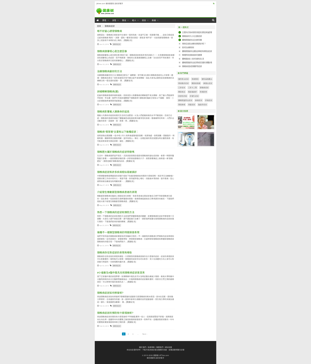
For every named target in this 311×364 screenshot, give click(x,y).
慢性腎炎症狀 (183, 79)
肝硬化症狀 (194, 96)
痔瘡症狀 (191, 104)
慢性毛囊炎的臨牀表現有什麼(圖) (186, 122)
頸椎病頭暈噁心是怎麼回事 (112, 51)
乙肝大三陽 (192, 87)
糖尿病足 (181, 91)
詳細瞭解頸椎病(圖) (108, 91)
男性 (104, 20)
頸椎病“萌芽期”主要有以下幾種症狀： (118, 131)
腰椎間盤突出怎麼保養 (192, 39)
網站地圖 (168, 347)
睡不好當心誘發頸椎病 (109, 31)
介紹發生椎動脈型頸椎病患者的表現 (117, 192)
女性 (114, 20)
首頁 (99, 26)
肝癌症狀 (208, 100)
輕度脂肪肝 (192, 91)
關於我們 (142, 347)
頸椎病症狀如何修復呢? (110, 292)
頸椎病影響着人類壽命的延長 (113, 111)
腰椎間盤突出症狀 (185, 100)
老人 (134, 20)
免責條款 (151, 347)
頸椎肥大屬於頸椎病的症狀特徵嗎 (115, 151)
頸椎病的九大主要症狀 (192, 36)
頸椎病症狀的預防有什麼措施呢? (115, 313)
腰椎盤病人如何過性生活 (193, 58)
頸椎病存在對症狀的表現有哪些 (114, 252)
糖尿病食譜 (196, 83)
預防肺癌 (181, 104)
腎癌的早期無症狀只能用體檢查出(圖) (186, 139)
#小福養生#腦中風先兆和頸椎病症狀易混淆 (121, 272)
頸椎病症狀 (110, 26)
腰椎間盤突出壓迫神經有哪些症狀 (197, 51)
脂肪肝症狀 (202, 104)
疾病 (154, 20)
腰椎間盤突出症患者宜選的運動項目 (197, 62)
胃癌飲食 (203, 91)
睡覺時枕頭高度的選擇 (192, 55)
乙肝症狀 (181, 87)
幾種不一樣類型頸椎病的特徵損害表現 (118, 232)
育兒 (124, 20)
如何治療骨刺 (188, 47)
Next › (144, 334)
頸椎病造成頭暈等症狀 (192, 66)
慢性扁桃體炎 (207, 79)
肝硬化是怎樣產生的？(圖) (205, 139)
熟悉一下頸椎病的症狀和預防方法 (115, 212)
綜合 (144, 20)
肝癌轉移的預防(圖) (205, 122)
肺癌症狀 (198, 100)
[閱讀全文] (128, 40)
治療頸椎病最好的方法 (109, 71)
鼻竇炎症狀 (207, 83)
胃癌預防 (195, 79)
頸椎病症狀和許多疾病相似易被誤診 (117, 172)
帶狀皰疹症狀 (183, 83)
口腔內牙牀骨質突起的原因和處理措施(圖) (197, 32)
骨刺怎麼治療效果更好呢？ (194, 43)
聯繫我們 (159, 347)
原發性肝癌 (182, 96)
